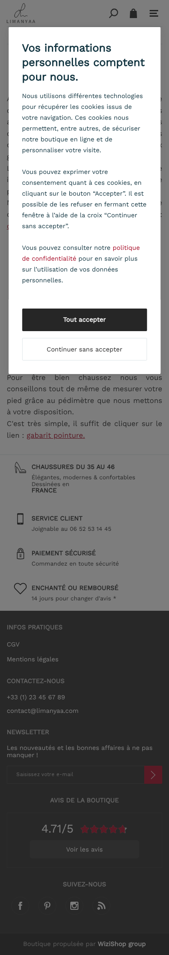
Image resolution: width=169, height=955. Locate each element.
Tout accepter (84, 319)
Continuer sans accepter (85, 349)
